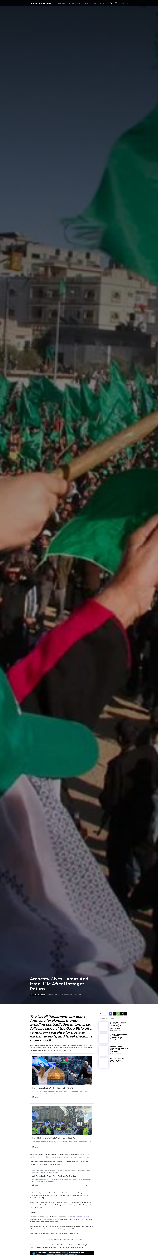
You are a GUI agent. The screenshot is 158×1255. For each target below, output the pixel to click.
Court (111, 1053)
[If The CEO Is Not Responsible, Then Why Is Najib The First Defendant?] (103, 1051)
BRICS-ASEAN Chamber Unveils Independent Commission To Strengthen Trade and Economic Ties (118, 1025)
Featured (112, 1041)
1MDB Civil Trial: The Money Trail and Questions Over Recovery (119, 1060)
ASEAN (111, 1030)
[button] (111, 3)
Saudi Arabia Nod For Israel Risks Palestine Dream (65, 1239)
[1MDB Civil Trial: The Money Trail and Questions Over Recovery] (103, 1063)
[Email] (122, 1013)
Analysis (33, 994)
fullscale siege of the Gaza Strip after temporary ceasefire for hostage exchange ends (60, 1157)
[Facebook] (110, 1013)
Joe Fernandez (67, 994)
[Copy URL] (125, 1013)
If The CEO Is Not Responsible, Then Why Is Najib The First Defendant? (119, 1049)
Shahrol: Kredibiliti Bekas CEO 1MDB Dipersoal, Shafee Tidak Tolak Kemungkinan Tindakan (118, 1037)
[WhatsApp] (118, 1013)
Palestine (41, 994)
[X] (114, 1013)
